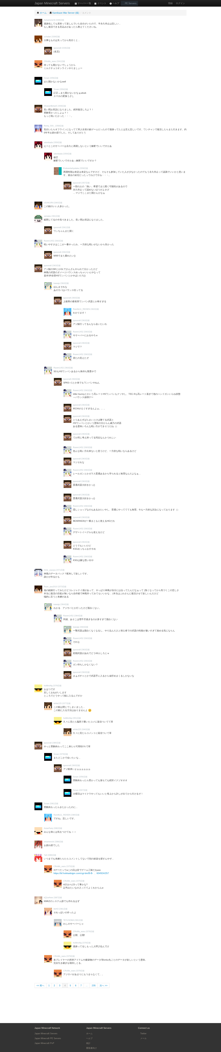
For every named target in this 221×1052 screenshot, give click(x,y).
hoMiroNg (48, 686)
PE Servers (130, 3)
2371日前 (60, 570)
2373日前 (62, 587)
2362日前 (66, 252)
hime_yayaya (50, 570)
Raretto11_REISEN (81, 309)
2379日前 (64, 754)
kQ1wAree (48, 897)
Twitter (143, 1033)
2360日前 (58, 203)
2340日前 (86, 729)
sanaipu (47, 216)
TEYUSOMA (68, 920)
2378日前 (57, 686)
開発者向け (91, 1048)
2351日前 (76, 718)
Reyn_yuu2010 (50, 587)
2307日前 (83, 790)
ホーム (89, 1033)
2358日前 (62, 106)
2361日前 (55, 216)
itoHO (56, 909)
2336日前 (60, 20)
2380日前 (56, 743)
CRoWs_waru (50, 61)
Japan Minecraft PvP (44, 1043)
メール (143, 1038)
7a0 (45, 855)
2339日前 (55, 37)
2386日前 (59, 842)
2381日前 (54, 803)
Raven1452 (49, 241)
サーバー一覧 (84, 3)
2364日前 (64, 604)
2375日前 (70, 866)
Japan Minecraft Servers (52, 3)
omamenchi (49, 842)
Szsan (46, 78)
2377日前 (66, 703)
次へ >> (103, 985)
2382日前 (58, 828)
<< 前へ (40, 985)
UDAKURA (48, 203)
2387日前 (58, 897)
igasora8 (57, 48)
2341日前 (61, 61)
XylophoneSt (49, 20)
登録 (170, 3)
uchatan (47, 37)
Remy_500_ (49, 126)
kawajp (57, 283)
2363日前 (59, 241)
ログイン (180, 3)
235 (94, 985)
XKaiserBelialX (50, 106)
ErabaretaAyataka (71, 168)
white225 (58, 703)
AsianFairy (48, 828)
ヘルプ (115, 3)
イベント (101, 3)
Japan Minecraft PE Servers (47, 1038)
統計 (88, 1043)
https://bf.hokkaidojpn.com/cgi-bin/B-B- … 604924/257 (81, 873)
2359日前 (57, 142)
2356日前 (54, 78)
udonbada (48, 142)
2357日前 (85, 183)
